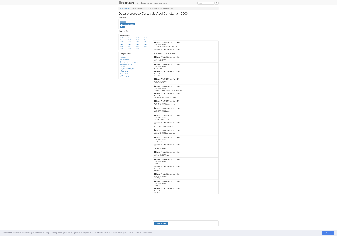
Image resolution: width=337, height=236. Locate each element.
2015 (145, 43)
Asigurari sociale (124, 59)
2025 (129, 48)
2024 (121, 48)
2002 (137, 37)
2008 (121, 41)
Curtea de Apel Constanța (128, 24)
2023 (145, 46)
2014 (137, 43)
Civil (121, 61)
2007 (145, 39)
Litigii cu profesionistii (126, 70)
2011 (145, 41)
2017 (129, 45)
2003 (145, 37)
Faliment (122, 66)
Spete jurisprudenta (160, 3)
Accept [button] (328, 233)
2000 (121, 37)
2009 (129, 41)
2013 (129, 43)
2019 (145, 45)
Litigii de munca (124, 72)
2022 (137, 46)
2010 (137, 41)
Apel (123, 27)
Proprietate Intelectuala (126, 77)
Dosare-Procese (146, 3)
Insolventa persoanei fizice (127, 68)
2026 (137, 48)
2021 (129, 46)
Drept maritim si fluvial (126, 64)
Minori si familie (124, 73)
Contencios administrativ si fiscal (129, 63)
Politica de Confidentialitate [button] (143, 233)
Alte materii (123, 57)
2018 (137, 45)
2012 (121, 43)
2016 (121, 45)
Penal (121, 75)
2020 (121, 46)
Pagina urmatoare (161, 223)
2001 (129, 37)
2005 (129, 39)
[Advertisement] (131, 106)
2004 (121, 39)
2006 (137, 39)
